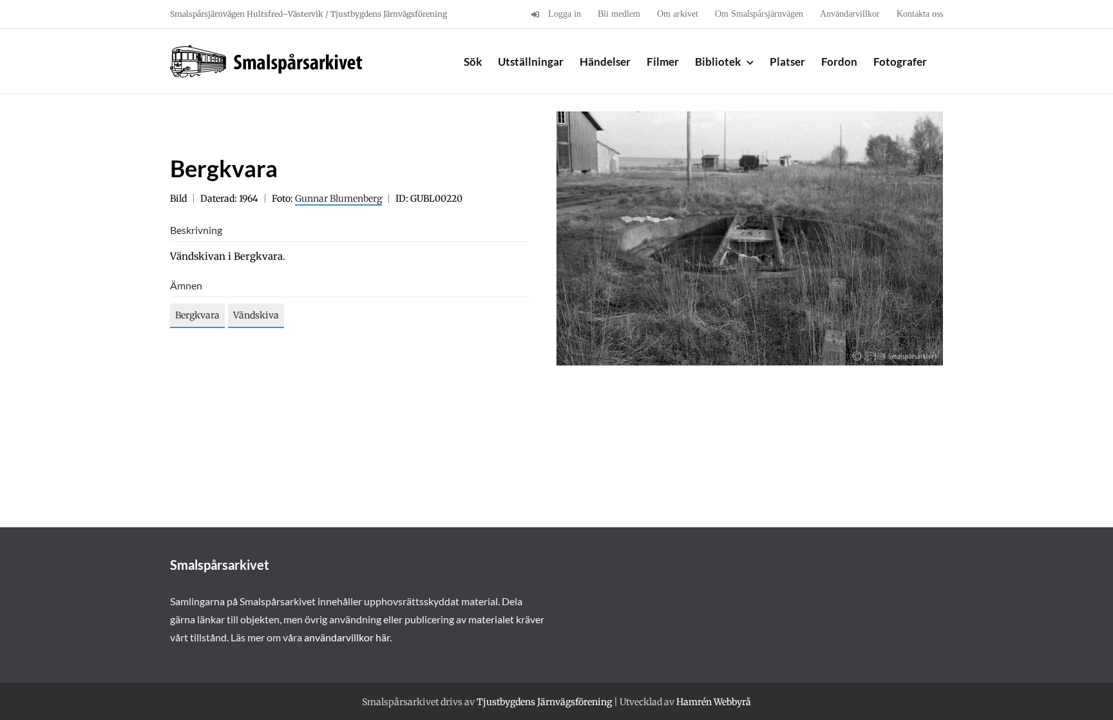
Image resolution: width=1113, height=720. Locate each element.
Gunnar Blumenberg (338, 198)
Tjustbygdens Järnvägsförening (544, 702)
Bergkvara (197, 315)
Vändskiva (256, 315)
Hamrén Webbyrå (713, 702)
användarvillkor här (347, 637)
